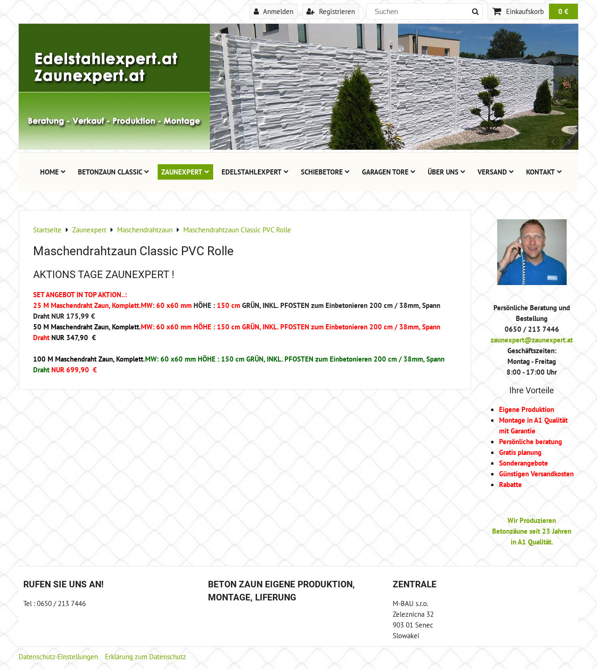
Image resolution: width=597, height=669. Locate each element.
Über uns (443, 171)
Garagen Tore (385, 171)
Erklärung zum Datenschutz (145, 656)
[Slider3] (298, 147)
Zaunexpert (181, 171)
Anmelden (277, 11)
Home (49, 171)
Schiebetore (322, 171)
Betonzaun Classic (110, 171)
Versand (492, 171)
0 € (563, 11)
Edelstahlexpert (252, 171)
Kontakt (540, 171)
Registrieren (336, 11)
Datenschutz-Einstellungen (58, 656)
